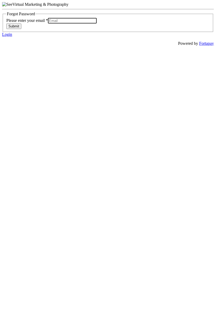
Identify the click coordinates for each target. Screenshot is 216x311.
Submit (13, 26)
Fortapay (206, 43)
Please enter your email (27, 20)
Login (7, 34)
